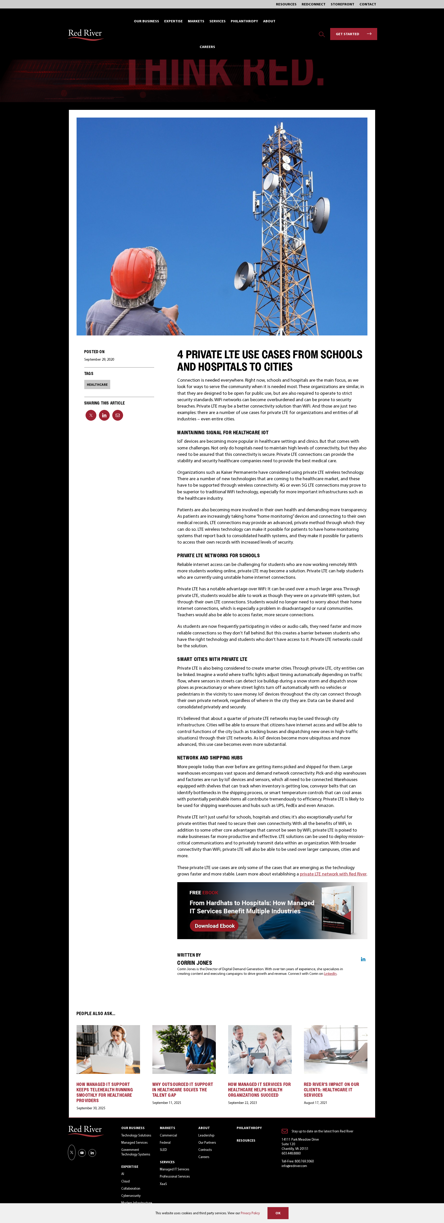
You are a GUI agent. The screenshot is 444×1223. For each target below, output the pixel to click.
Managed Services (134, 1142)
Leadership (206, 1135)
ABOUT (204, 1128)
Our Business (133, 1128)
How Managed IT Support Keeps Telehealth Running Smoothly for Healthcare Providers (105, 1092)
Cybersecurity (131, 1195)
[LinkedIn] (104, 415)
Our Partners (207, 1142)
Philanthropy (249, 1128)
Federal (165, 1142)
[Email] (117, 415)
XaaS (163, 1184)
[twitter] (72, 1152)
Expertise (129, 1166)
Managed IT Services (174, 1169)
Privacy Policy (250, 1213)
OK (278, 1213)
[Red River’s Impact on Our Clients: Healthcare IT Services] (335, 1027)
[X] (91, 415)
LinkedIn (330, 973)
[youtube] (82, 1153)
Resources (246, 1140)
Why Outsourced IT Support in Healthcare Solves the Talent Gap (182, 1090)
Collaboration (130, 1188)
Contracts (205, 1150)
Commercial (168, 1135)
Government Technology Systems (135, 1152)
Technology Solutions (136, 1135)
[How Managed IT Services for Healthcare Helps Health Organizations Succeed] (260, 1027)
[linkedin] (92, 1153)
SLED (163, 1150)
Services (167, 1162)
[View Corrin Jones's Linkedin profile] (363, 959)
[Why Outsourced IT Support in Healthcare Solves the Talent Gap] (184, 1027)
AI (122, 1174)
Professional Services (175, 1176)
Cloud (125, 1181)
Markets (167, 1128)
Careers (203, 1157)
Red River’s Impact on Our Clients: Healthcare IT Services (331, 1090)
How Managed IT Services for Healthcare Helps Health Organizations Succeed (259, 1090)
